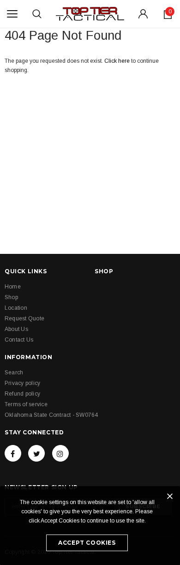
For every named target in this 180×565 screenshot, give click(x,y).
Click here (117, 61)
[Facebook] (13, 453)
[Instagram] (60, 453)
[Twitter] (36, 453)
